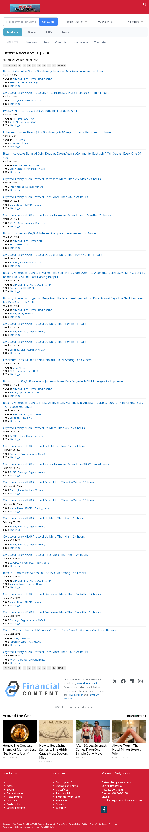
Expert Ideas (16, 168)
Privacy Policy (75, 694)
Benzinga (33, 82)
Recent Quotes (74, 21)
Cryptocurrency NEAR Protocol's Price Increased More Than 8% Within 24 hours (56, 93)
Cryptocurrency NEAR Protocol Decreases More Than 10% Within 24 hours (52, 255)
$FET (12, 122)
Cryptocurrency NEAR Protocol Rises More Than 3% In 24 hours (45, 652)
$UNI (12, 143)
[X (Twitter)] (114, 689)
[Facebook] (123, 689)
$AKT (38, 392)
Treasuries (100, 42)
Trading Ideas (17, 100)
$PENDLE (14, 82)
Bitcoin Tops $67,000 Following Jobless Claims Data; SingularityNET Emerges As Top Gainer (64, 381)
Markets (12, 32)
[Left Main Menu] (6, 3)
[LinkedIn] (132, 689)
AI (14, 118)
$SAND (37, 641)
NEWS (33, 79)
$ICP (25, 244)
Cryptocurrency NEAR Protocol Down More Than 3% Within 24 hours (49, 482)
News (46, 42)
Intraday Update (18, 392)
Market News (22, 122)
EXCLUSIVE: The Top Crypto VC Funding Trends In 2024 (40, 111)
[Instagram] (140, 689)
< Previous (10, 65)
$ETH (19, 244)
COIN (15, 638)
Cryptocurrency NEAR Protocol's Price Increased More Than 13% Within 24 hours (57, 215)
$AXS (30, 641)
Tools (65, 32)
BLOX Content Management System (26, 827)
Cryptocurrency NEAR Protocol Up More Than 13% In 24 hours (44, 324)
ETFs (49, 32)
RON (39, 241)
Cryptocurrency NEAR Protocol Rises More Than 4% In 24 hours (45, 197)
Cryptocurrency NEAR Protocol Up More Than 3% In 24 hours (44, 518)
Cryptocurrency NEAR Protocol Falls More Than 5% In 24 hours (45, 446)
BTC (26, 79)
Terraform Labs (18, 641)
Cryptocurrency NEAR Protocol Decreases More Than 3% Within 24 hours (52, 594)
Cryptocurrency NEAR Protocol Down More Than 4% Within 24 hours (49, 500)
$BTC (35, 371)
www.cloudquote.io (87, 683)
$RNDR (31, 288)
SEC (29, 638)
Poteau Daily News (24, 824)
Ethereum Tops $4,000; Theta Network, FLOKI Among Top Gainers (47, 360)
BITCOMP (18, 79)
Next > (61, 65)
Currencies (61, 42)
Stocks (32, 32)
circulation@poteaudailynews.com (122, 800)
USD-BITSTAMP (44, 79)
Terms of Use (62, 824)
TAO (31, 118)
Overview (31, 42)
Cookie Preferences (110, 824)
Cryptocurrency (26, 223)
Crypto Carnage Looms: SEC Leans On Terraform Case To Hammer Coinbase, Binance (60, 630)
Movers (29, 100)
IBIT (32, 414)
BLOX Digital (50, 827)
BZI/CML (29, 205)
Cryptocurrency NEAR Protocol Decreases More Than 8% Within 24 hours (52, 612)
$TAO (34, 122)
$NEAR (23, 82)
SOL (26, 118)
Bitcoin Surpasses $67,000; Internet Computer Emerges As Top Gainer (50, 233)
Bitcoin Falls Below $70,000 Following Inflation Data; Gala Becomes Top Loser (54, 71)
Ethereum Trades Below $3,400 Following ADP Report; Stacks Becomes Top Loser (57, 132)
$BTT (12, 244)
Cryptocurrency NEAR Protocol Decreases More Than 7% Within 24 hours (52, 179)
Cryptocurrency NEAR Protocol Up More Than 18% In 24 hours (44, 342)
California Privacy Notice (91, 824)
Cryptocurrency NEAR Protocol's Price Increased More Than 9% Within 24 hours (56, 464)
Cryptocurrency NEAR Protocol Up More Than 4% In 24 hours (44, 428)
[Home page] (25, 7)
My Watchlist (105, 21)
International (80, 42)
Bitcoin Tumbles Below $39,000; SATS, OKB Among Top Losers (44, 573)
